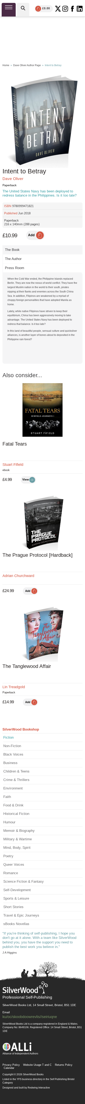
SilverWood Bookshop (20, 729)
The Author (13, 259)
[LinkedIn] (80, 9)
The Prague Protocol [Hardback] (37, 555)
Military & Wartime (17, 839)
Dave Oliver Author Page (27, 65)
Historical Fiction (16, 814)
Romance (10, 873)
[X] (58, 9)
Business (10, 763)
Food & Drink (13, 805)
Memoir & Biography (19, 831)
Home (5, 65)
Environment (13, 788)
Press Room (14, 268)
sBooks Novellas (16, 924)
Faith (7, 797)
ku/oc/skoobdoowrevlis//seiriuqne (29, 1017)
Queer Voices (13, 865)
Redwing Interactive (39, 1087)
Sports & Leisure (16, 898)
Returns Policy (63, 1064)
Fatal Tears (14, 444)
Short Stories (13, 907)
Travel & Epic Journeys (21, 915)
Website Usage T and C (37, 1064)
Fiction (8, 737)
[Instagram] (65, 9)
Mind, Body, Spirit (17, 848)
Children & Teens (16, 771)
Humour (9, 822)
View (25, 479)
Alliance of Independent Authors (20, 1053)
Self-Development (17, 890)
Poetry (8, 856)
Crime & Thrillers (16, 780)
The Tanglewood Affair (26, 666)
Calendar (9, 1067)
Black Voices (13, 754)
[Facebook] (72, 9)
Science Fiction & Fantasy (23, 881)
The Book (12, 250)
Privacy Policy (11, 1064)
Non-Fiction (12, 746)
